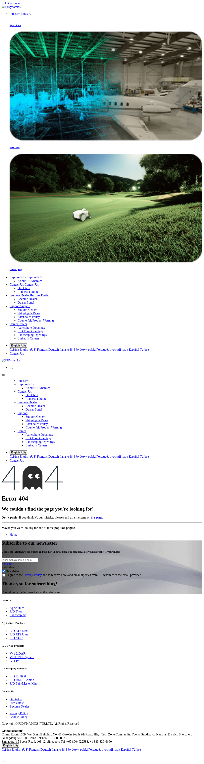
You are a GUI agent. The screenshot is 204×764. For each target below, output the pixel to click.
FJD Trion (16, 611)
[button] (102, 755)
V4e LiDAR (18, 653)
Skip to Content (11, 3)
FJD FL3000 (18, 676)
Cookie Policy (18, 716)
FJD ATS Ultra (19, 634)
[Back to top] (3, 761)
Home (13, 534)
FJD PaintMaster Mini (23, 683)
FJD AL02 (16, 638)
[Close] (3, 375)
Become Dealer (19, 706)
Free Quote (17, 703)
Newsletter (12, 571)
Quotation (16, 699)
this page (96, 517)
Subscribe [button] (8, 563)
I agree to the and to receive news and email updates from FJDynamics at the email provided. (74, 575)
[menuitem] (20, 13)
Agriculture (17, 608)
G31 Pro (15, 660)
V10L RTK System (22, 657)
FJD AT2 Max (19, 630)
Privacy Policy (33, 575)
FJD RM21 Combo (22, 680)
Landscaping (18, 615)
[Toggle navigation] (11, 368)
